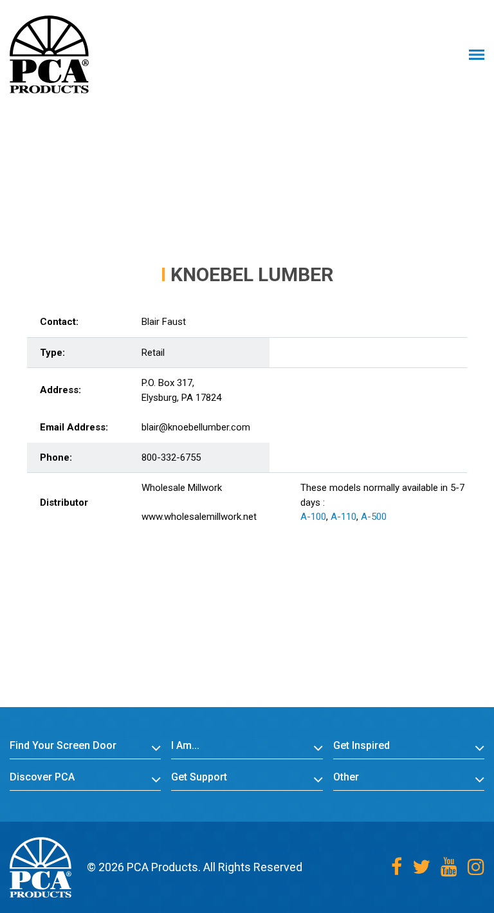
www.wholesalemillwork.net (199, 516)
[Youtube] (449, 867)
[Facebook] (396, 867)
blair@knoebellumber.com (196, 427)
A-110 (343, 516)
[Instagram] (476, 867)
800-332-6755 (171, 457)
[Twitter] (421, 867)
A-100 (313, 516)
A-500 (374, 516)
